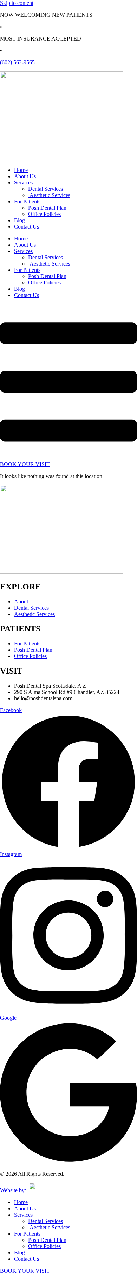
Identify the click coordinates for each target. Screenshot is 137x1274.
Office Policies (44, 214)
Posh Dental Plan (47, 208)
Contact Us (26, 227)
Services (23, 183)
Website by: (14, 1190)
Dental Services (45, 189)
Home (21, 170)
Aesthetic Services (49, 195)
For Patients (27, 201)
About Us (25, 176)
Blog (19, 220)
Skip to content (16, 3)
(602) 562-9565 (17, 62)
